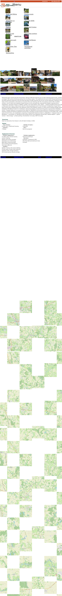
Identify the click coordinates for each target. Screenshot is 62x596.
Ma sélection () (55, 1)
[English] (16, 1)
